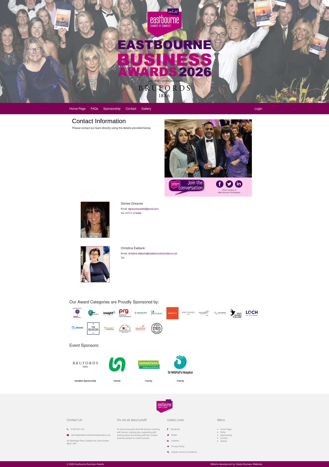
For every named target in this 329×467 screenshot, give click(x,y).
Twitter (174, 434)
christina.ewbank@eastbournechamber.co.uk (152, 253)
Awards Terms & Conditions (184, 451)
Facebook (175, 429)
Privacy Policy (177, 446)
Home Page (77, 108)
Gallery (146, 108)
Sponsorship (111, 108)
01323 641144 (77, 429)
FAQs (94, 108)
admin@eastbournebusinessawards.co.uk (90, 434)
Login (258, 108)
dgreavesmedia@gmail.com (143, 208)
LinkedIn (175, 440)
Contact (131, 108)
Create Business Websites (249, 464)
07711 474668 (133, 213)
